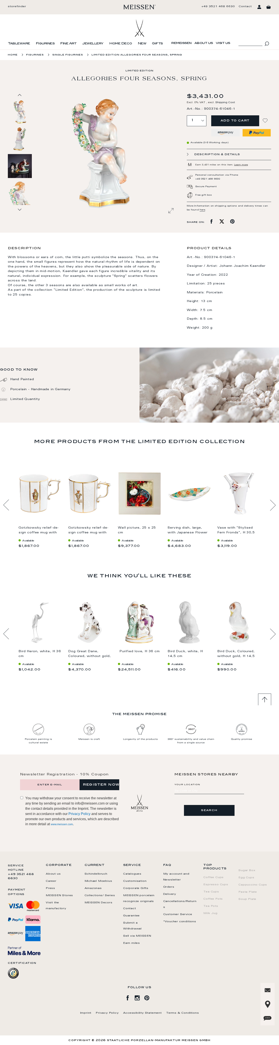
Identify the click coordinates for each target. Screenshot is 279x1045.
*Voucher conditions (179, 921)
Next (273, 505)
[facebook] (130, 997)
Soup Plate (247, 899)
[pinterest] (149, 997)
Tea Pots (210, 906)
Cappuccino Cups (252, 885)
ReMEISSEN (181, 43)
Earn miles (131, 943)
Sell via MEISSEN (137, 936)
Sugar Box (246, 870)
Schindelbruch (96, 874)
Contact (245, 6)
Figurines (45, 43)
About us (203, 43)
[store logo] (140, 7)
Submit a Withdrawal (132, 926)
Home (13, 55)
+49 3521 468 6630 (218, 6)
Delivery (169, 894)
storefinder (17, 6)
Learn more (241, 165)
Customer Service (177, 914)
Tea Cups (211, 891)
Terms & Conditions (182, 1013)
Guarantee (131, 915)
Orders (168, 887)
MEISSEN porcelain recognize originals (139, 898)
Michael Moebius (98, 881)
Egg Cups (246, 877)
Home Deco (120, 43)
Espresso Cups (215, 884)
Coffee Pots (213, 899)
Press (50, 888)
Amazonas (93, 888)
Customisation (134, 881)
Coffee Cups (213, 877)
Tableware (19, 43)
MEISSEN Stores (59, 895)
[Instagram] (139, 997)
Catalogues (132, 874)
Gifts (157, 43)
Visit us (223, 43)
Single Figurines (67, 55)
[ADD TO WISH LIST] (265, 120)
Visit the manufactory (56, 905)
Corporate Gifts (135, 888)
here (202, 210)
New (142, 43)
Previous (6, 505)
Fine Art (68, 43)
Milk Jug (210, 913)
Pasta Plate (247, 892)
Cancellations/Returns (180, 904)
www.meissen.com (62, 824)
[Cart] (268, 7)
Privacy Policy (79, 814)
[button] (20, 139)
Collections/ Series (100, 895)
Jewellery (93, 43)
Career (51, 881)
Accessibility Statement (142, 1013)
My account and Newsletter (176, 877)
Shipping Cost (225, 102)
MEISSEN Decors (98, 902)
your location (187, 785)
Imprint (86, 1013)
